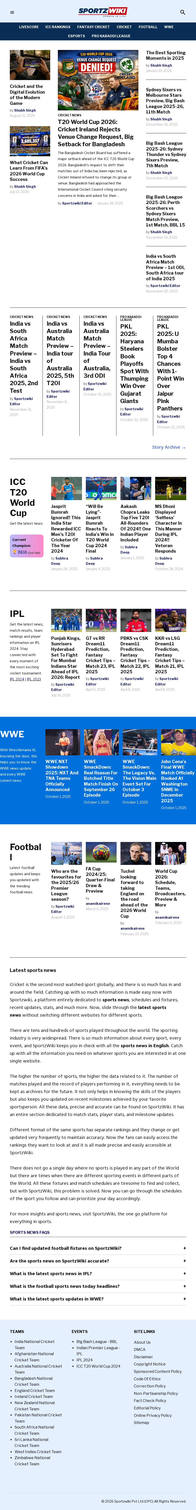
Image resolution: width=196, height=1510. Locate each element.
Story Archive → (169, 447)
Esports (76, 36)
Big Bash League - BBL (96, 1341)
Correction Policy (150, 1386)
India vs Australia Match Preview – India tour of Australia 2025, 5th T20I (60, 353)
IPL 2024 (17, 679)
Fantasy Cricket (93, 27)
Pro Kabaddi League (111, 36)
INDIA (22, 552)
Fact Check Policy (150, 1400)
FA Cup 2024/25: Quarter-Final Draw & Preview (100, 880)
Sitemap (141, 1422)
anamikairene (98, 903)
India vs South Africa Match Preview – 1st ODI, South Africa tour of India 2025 (165, 267)
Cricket (124, 27)
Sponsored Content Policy (158, 1371)
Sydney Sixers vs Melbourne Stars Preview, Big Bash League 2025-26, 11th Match (165, 101)
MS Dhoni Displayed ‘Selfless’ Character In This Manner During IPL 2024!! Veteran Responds (168, 529)
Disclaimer (143, 1357)
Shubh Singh (25, 110)
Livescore (29, 27)
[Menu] (12, 13)
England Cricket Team (35, 1390)
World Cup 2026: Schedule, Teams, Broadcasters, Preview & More (170, 888)
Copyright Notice (150, 1364)
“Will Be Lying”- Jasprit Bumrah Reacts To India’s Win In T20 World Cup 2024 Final (100, 529)
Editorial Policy (147, 1408)
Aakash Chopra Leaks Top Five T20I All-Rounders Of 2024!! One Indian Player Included (135, 523)
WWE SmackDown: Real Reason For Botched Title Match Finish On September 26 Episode (101, 778)
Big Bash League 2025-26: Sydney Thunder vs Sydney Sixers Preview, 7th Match (166, 154)
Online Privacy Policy (153, 1415)
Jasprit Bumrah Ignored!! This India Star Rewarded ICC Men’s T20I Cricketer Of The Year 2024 (66, 529)
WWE (169, 27)
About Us (142, 1342)
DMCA (140, 1349)
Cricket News (69, 115)
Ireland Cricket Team (34, 1396)
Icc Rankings (58, 27)
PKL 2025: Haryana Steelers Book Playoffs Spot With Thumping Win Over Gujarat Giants (134, 363)
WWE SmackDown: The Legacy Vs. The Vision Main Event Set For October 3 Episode (139, 778)
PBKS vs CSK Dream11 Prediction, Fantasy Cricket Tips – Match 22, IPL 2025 (135, 655)
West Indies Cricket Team (38, 1452)
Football (148, 27)
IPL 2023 (34, 679)
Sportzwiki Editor (77, 203)
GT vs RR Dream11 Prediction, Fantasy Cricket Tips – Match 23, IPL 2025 (100, 655)
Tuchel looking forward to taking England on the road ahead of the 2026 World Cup (134, 893)
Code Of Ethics (147, 1379)
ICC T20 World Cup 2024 (98, 1366)
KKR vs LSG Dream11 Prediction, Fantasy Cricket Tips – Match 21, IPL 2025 (170, 655)
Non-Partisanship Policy (156, 1393)
